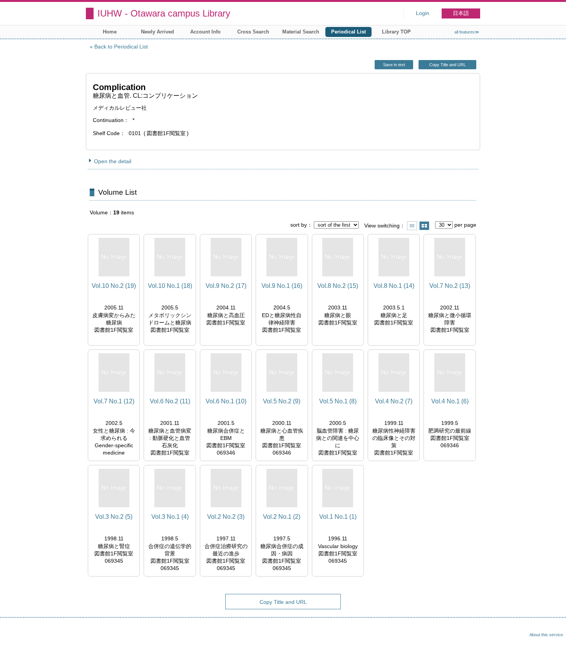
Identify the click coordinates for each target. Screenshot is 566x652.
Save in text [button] (394, 64)
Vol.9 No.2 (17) (226, 286)
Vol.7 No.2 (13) (449, 286)
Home (110, 32)
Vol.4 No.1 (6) (450, 401)
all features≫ (466, 32)
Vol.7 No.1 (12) (114, 401)
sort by (298, 225)
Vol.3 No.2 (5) (113, 516)
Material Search (300, 32)
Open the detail (112, 161)
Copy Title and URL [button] (447, 64)
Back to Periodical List (121, 46)
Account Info (205, 32)
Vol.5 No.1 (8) (338, 401)
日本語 (461, 13)
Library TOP (396, 32)
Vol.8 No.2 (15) (337, 286)
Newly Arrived (157, 32)
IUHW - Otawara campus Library (163, 13)
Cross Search (253, 32)
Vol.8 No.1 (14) (393, 286)
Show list (412, 225)
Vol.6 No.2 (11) (170, 401)
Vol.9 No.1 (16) (281, 286)
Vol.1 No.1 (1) (338, 516)
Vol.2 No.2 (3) (225, 516)
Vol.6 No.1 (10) (226, 401)
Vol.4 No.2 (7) (393, 401)
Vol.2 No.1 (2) (281, 516)
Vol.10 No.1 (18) (170, 286)
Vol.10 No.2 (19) (114, 286)
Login (422, 13)
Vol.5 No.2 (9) (281, 401)
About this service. (546, 634)
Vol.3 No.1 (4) (170, 516)
